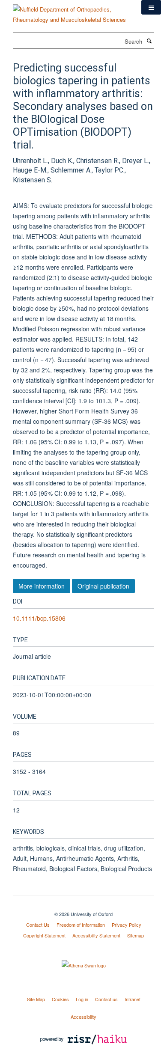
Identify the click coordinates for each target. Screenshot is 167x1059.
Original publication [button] (103, 586)
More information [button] (41, 586)
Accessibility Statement (96, 935)
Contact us (106, 999)
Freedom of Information (81, 924)
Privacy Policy (126, 924)
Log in (82, 999)
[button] (151, 7)
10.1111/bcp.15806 (39, 618)
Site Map (36, 999)
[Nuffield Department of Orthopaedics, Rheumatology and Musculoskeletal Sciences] (70, 11)
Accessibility (83, 1016)
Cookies (60, 999)
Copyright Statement (44, 935)
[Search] (149, 40)
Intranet (132, 999)
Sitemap (135, 935)
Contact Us (38, 924)
